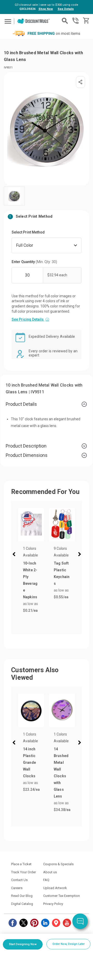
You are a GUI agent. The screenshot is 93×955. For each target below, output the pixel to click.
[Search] (65, 21)
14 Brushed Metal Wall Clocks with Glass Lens (61, 772)
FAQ (46, 880)
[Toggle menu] (7, 21)
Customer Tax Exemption (61, 896)
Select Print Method (28, 232)
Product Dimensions (27, 455)
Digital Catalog (22, 904)
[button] (15, 555)
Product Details (21, 404)
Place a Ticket (21, 864)
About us (50, 872)
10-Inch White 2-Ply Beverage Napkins (30, 580)
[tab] (46, 404)
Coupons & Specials (58, 864)
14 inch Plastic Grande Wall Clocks (29, 762)
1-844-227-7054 (75, 21)
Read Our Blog (22, 896)
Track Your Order (23, 872)
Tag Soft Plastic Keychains (62, 573)
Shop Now (45, 9)
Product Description (26, 446)
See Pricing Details (30, 319)
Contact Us (19, 880)
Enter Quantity (34, 262)
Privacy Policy (53, 904)
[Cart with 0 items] (85, 21)
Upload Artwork (55, 888)
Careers (16, 888)
